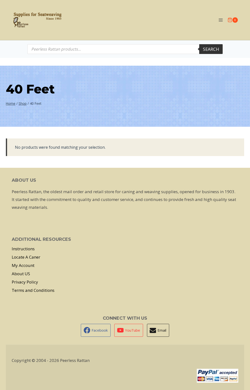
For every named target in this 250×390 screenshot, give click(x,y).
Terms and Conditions (33, 290)
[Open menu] (220, 20)
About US (21, 273)
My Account (23, 265)
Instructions (23, 249)
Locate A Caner (26, 257)
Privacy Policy (25, 282)
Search (211, 49)
